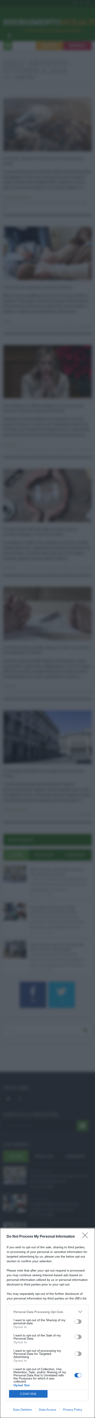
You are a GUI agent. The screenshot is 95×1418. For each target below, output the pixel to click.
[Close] (86, 1237)
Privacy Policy (72, 1409)
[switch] (78, 1321)
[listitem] (47, 1311)
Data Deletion (22, 1409)
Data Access (47, 1409)
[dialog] (47, 1323)
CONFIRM (28, 1394)
